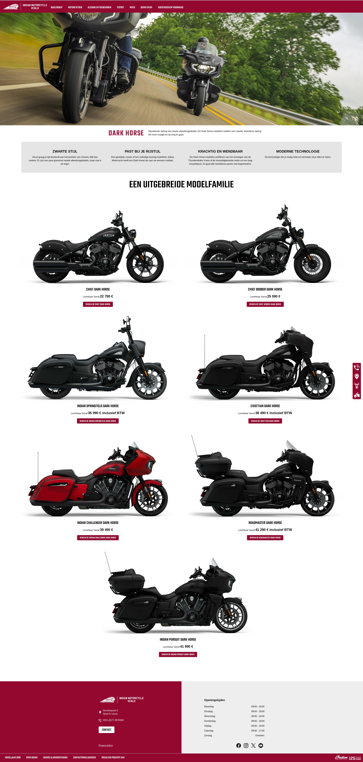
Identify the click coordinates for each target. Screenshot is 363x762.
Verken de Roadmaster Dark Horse (265, 538)
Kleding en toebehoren (99, 7)
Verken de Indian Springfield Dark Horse (98, 421)
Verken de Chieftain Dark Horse (265, 421)
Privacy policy (106, 745)
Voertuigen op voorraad (170, 7)
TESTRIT (120, 7)
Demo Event (146, 7)
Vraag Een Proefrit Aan (113, 758)
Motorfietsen (75, 7)
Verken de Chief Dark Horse (98, 304)
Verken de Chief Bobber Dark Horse (265, 304)
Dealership (56, 7)
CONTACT (106, 729)
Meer (132, 7)
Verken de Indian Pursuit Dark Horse (178, 654)
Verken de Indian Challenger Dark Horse (98, 538)
